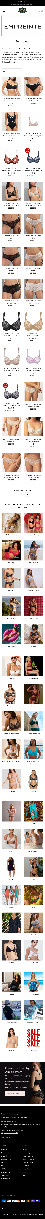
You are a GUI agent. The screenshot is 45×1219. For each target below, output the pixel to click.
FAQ (24, 1175)
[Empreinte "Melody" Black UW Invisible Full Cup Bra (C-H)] (11, 321)
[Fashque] (11, 866)
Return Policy (5, 1179)
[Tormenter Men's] (11, 1009)
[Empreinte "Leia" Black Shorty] (11, 256)
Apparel (4, 1156)
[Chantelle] (11, 839)
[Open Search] (39, 11)
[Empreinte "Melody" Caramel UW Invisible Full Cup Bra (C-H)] (33, 321)
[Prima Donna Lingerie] (11, 721)
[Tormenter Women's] (33, 1009)
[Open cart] (42, 10)
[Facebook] (3, 1208)
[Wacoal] (11, 1037)
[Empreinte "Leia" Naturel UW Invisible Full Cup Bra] (33, 191)
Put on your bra (27, 1156)
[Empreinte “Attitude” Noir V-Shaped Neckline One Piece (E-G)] (11, 121)
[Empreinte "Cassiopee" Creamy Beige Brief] (33, 462)
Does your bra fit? (28, 1159)
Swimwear (5, 1153)
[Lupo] (33, 894)
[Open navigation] (6, 10)
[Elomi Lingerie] (11, 550)
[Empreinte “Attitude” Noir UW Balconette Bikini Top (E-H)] (11, 86)
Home (24, 1150)
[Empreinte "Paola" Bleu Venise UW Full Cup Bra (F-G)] (33, 156)
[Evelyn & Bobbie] (33, 839)
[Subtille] (33, 779)
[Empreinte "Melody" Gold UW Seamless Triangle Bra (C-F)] (33, 121)
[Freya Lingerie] (33, 605)
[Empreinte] (11, 578)
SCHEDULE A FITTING (15, 1093)
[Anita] (11, 811)
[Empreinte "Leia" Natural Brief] (33, 224)
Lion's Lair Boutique (21, 1214)
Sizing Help (5, 1175)
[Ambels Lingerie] (11, 522)
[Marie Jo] (11, 665)
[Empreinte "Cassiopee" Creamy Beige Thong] (11, 462)
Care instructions (28, 1162)
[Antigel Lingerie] (33, 522)
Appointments (6, 1172)
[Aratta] (33, 811)
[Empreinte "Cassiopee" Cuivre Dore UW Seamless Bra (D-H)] (11, 156)
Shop (3, 1162)
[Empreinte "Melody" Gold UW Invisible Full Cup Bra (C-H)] (11, 356)
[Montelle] (33, 922)
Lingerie (4, 1150)
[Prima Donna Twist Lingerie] (11, 749)
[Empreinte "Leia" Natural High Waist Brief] (33, 289)
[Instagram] (5, 1208)
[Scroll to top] (41, 1215)
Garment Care (6, 1159)
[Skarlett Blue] (33, 950)
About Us (25, 1166)
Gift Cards (4, 1169)
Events (24, 1172)
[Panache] (33, 693)
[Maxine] (11, 922)
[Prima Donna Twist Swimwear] (33, 749)
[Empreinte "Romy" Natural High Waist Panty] (33, 391)
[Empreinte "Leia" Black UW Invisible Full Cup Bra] (11, 191)
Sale (2, 1166)
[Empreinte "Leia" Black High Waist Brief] (11, 289)
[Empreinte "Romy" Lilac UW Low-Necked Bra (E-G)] (33, 356)
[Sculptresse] (11, 779)
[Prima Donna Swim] (33, 721)
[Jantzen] (11, 894)
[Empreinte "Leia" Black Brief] (11, 224)
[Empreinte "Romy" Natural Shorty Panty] (11, 426)
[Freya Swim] (11, 633)
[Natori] (11, 950)
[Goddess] (33, 633)
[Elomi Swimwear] (33, 550)
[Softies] (11, 982)
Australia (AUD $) (8, 1195)
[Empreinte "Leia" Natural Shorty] (33, 256)
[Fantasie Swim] (11, 605)
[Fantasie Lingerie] (33, 578)
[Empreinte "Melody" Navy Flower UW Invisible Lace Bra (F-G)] (11, 391)
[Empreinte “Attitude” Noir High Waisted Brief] (33, 86)
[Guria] (33, 866)
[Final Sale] (33, 1037)
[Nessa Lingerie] (33, 665)
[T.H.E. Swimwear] (33, 982)
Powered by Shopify (36, 1214)
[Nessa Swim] (11, 693)
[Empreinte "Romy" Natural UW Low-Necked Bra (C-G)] (33, 426)
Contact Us (26, 1169)
